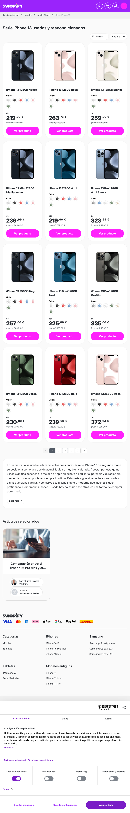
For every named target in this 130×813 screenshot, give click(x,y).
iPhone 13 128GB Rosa (63, 89)
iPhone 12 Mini (54, 678)
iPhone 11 (51, 672)
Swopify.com (12, 15)
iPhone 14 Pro (53, 643)
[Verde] (8, 106)
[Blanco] (8, 100)
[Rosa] (33, 100)
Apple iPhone (43, 15)
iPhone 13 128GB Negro (21, 89)
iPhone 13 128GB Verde (21, 393)
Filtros (99, 36)
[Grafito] (93, 202)
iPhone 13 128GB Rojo (63, 393)
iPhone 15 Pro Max (56, 648)
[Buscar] (99, 6)
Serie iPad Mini (11, 678)
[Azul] (27, 100)
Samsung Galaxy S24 (101, 648)
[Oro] (117, 202)
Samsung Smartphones (102, 643)
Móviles (28, 15)
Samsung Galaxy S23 (101, 654)
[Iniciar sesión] (115, 6)
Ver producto (22, 130)
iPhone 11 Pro (53, 683)
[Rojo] (20, 100)
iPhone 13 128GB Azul (63, 188)
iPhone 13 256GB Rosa (106, 393)
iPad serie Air (10, 672)
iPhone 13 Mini (54, 654)
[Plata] (105, 202)
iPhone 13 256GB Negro (21, 291)
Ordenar (116, 36)
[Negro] (14, 100)
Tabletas (7, 648)
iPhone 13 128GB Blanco (107, 89)
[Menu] (124, 6)
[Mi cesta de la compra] (107, 6)
